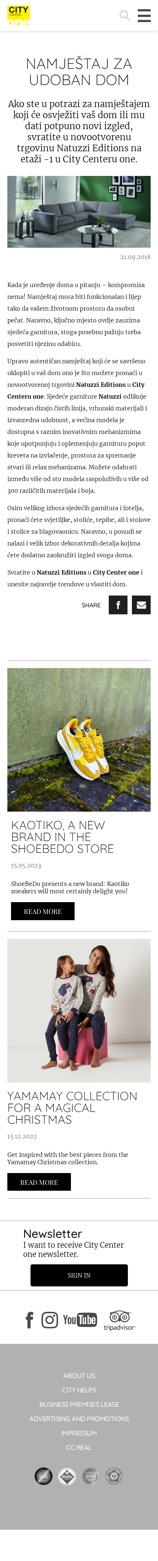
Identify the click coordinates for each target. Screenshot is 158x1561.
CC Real (79, 1447)
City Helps (79, 1390)
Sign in (79, 1275)
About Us (79, 1375)
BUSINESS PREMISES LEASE (79, 1404)
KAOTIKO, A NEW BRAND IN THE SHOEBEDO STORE (62, 836)
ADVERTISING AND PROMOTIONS (79, 1419)
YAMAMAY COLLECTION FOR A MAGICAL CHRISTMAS (72, 1107)
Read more (43, 911)
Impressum (79, 1433)
